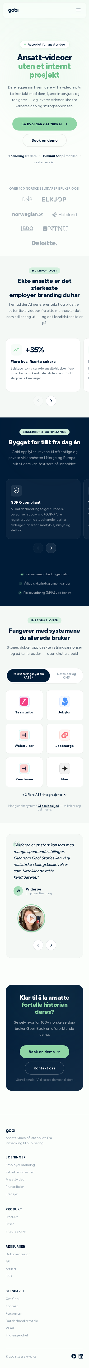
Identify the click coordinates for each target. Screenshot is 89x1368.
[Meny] (78, 10)
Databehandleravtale (22, 1321)
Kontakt (12, 1306)
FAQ (9, 1276)
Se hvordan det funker (41, 124)
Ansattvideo (15, 1179)
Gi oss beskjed (48, 806)
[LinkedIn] (81, 1356)
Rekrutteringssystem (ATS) (28, 675)
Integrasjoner (16, 1231)
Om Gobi (12, 1299)
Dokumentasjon (18, 1254)
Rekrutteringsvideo (20, 1172)
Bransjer (12, 1194)
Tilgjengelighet (17, 1335)
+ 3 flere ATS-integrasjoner (42, 794)
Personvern (14, 1314)
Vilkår (10, 1328)
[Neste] (51, 401)
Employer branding (20, 1165)
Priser (10, 1224)
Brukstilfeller (15, 1187)
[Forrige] (38, 401)
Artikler (11, 1269)
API (8, 1262)
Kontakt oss (44, 1068)
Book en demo (45, 140)
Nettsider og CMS (66, 675)
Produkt (12, 1217)
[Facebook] (73, 1356)
